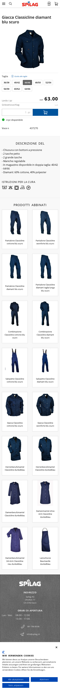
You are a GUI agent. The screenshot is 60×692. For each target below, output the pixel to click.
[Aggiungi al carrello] (45, 112)
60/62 (17, 88)
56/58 (6, 88)
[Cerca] (10, 4)
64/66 (27, 88)
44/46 (27, 82)
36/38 (6, 82)
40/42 (17, 82)
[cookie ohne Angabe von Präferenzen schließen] (56, 647)
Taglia (5, 76)
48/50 (38, 82)
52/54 (48, 82)
